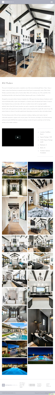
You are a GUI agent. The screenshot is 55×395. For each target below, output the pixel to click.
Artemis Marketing (49, 393)
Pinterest (39, 386)
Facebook (39, 383)
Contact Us (48, 386)
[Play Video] (18, 137)
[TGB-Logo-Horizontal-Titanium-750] (10, 384)
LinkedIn (48, 383)
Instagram (39, 385)
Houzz (47, 385)
